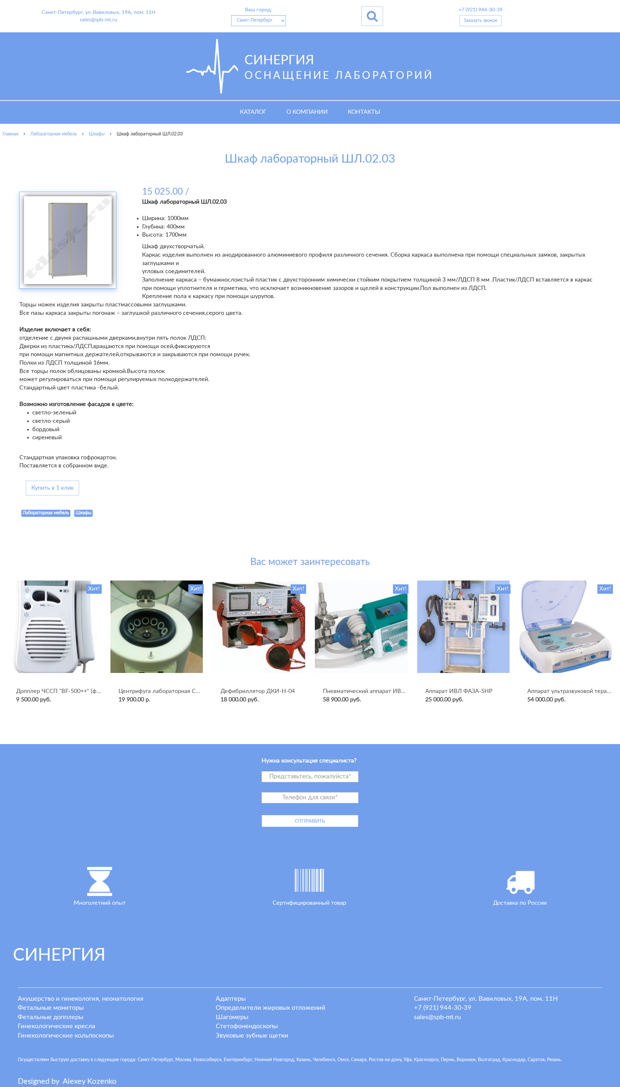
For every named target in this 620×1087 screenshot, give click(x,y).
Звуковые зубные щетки (252, 1035)
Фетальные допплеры (50, 1017)
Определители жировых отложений (271, 1008)
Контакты (364, 112)
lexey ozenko (90, 1081)
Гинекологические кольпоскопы (66, 1035)
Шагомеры (232, 1017)
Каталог (253, 112)
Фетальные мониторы (51, 1008)
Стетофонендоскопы (247, 1026)
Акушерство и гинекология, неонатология (80, 999)
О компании (307, 112)
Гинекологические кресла (56, 1026)
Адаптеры (231, 999)
